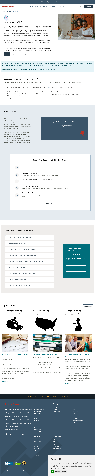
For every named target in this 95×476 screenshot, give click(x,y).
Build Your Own (57, 411)
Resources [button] (52, 6)
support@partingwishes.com (11, 429)
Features (75, 413)
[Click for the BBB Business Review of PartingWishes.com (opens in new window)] (9, 463)
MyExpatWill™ (37, 413)
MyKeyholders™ (38, 425)
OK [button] (52, 471)
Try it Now (15, 54)
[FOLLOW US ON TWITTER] (10, 434)
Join (54, 441)
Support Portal (57, 439)
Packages (55, 409)
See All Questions (79, 255)
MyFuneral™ (37, 418)
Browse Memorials (77, 425)
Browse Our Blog (79, 264)
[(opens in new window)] (16, 343)
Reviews (36, 446)
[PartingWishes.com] (8, 7)
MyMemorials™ (38, 429)
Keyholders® (56, 446)
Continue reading (6, 381)
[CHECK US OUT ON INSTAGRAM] (14, 434)
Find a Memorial (77, 422)
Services (9, 11)
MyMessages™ (37, 422)
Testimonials (37, 448)
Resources (76, 404)
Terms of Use (76, 411)
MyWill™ (36, 407)
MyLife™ (36, 427)
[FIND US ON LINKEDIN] (18, 434)
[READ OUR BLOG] (23, 434)
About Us (37, 436)
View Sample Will (49, 203)
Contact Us (79, 273)
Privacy (74, 416)
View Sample (24, 54)
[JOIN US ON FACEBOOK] (6, 434)
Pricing (55, 404)
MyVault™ (36, 420)
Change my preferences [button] (60, 471)
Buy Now (7, 54)
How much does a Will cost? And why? (45, 354)
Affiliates (36, 450)
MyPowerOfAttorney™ (39, 409)
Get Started (88, 6)
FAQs (74, 409)
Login (81, 6)
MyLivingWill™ (37, 411)
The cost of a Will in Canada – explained (15, 354)
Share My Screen (57, 448)
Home (31, 6)
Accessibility (76, 418)
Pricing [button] (45, 6)
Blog (74, 407)
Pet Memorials (37, 431)
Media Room (37, 453)
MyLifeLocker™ (37, 416)
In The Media (37, 444)
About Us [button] (60, 6)
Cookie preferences (78, 420)
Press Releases (38, 441)
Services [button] (37, 6)
